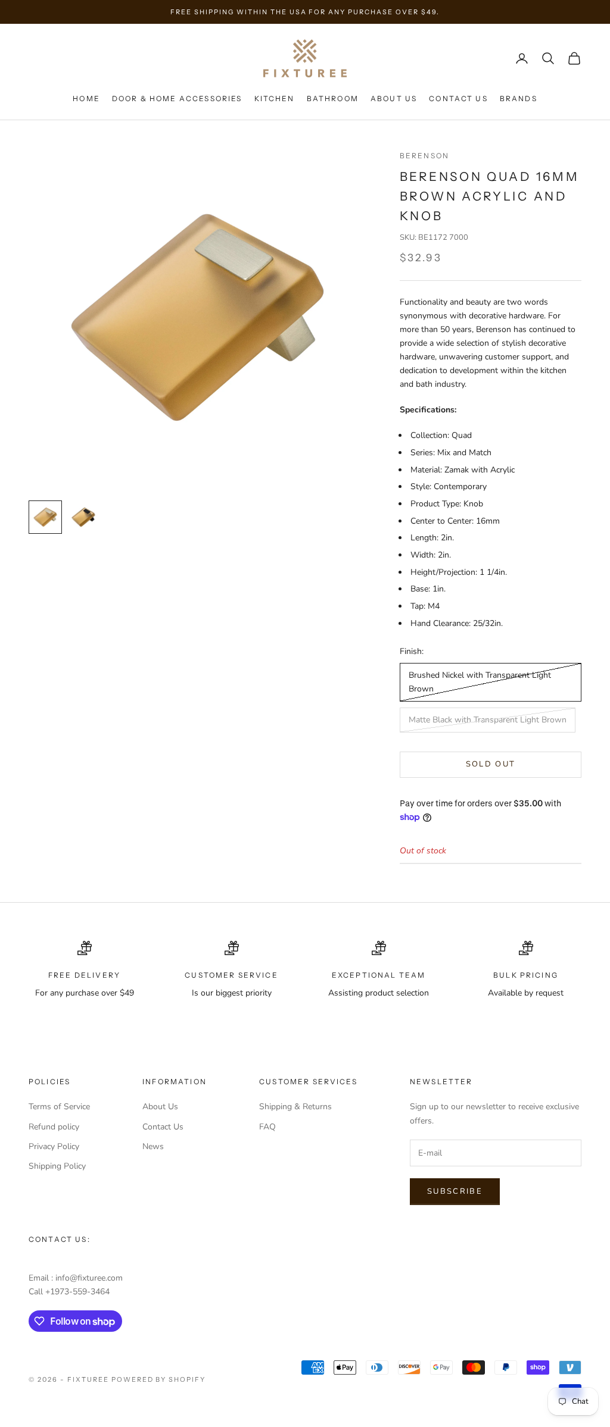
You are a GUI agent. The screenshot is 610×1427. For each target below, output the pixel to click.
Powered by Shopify (158, 1379)
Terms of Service (59, 1106)
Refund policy (54, 1126)
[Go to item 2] (83, 517)
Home (86, 98)
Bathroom (333, 98)
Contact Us (458, 98)
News (153, 1146)
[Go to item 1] (45, 517)
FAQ (267, 1126)
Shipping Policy (57, 1166)
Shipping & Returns (295, 1106)
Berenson (424, 155)
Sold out (491, 764)
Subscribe (455, 1191)
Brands (518, 98)
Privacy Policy (54, 1146)
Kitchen (274, 98)
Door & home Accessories (177, 98)
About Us (394, 98)
